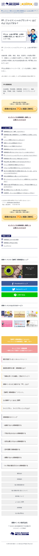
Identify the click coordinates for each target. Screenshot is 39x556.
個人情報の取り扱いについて (20, 490)
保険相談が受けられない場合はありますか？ (16, 158)
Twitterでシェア (21, 289)
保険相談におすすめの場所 (11, 239)
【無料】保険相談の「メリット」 (13, 392)
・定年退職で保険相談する (11, 449)
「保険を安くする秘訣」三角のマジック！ (16, 376)
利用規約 (19, 479)
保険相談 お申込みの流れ (11, 243)
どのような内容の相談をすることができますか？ (17, 168)
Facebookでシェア (21, 283)
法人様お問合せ (19, 513)
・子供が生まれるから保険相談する (14, 433)
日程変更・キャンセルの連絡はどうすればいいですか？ (19, 193)
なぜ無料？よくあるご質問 (11, 400)
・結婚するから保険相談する (12, 425)
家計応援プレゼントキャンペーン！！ (15, 359)
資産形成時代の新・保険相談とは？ (14, 368)
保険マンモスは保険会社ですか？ (13, 143)
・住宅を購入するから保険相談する (14, 441)
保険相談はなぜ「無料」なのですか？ (14, 131)
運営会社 (19, 473)
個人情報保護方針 (19, 485)
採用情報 (19, 507)
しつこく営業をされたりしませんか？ (14, 140)
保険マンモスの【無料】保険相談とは (18, 10)
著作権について (19, 496)
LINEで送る (21, 295)
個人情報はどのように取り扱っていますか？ (16, 190)
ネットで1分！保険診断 (19, 349)
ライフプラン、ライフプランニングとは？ (16, 408)
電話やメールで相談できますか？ (13, 146)
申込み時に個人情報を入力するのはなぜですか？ (17, 161)
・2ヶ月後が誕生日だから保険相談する (15, 465)
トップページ (5, 10)
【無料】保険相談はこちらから (19, 340)
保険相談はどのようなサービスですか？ (15, 149)
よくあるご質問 (30, 10)
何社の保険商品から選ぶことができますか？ (16, 176)
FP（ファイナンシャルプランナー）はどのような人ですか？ (20, 155)
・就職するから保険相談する (12, 457)
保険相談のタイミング (10, 417)
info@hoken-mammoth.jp (13, 202)
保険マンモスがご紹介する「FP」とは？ (16, 384)
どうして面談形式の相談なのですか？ (14, 165)
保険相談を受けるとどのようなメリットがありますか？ (19, 152)
